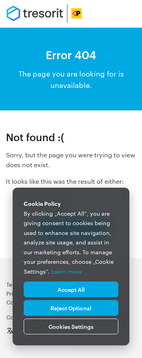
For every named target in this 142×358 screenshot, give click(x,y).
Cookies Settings (71, 326)
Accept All (71, 289)
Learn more (66, 271)
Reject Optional (71, 307)
